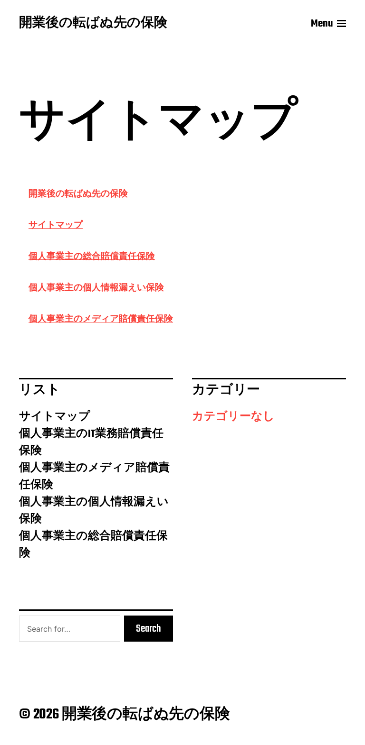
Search (148, 629)
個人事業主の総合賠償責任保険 (92, 255)
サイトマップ (56, 224)
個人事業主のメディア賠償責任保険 (101, 318)
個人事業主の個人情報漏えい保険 (96, 286)
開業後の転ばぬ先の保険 (93, 24)
